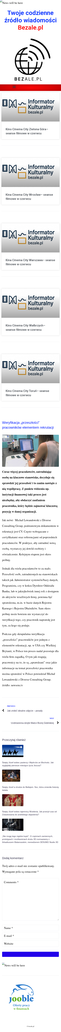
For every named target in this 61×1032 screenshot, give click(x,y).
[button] (14, 86)
